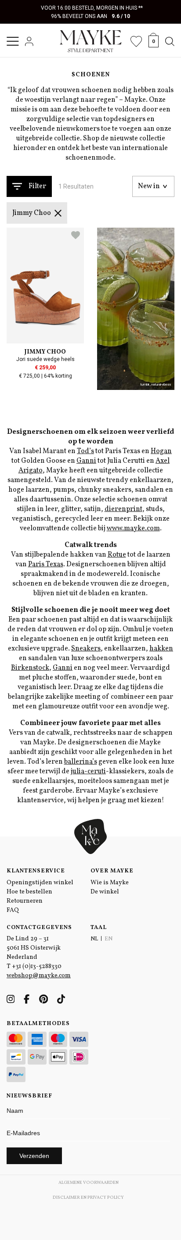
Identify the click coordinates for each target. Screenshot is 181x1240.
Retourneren (25, 901)
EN (108, 939)
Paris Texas (45, 564)
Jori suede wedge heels (45, 359)
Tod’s (85, 451)
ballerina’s (80, 762)
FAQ (13, 910)
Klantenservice (36, 871)
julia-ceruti (88, 771)
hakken (161, 649)
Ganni (86, 461)
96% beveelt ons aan (90, 16)
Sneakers (86, 649)
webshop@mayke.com (39, 976)
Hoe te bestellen (29, 892)
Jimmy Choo (31, 213)
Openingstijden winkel (40, 883)
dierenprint (123, 509)
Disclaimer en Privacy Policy (88, 1197)
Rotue (117, 555)
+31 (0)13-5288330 (37, 966)
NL (94, 939)
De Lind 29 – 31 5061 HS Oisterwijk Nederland (34, 948)
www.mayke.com (133, 528)
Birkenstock (30, 668)
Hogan (161, 451)
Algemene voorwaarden (88, 1182)
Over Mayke (112, 871)
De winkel (104, 892)
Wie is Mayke (109, 883)
